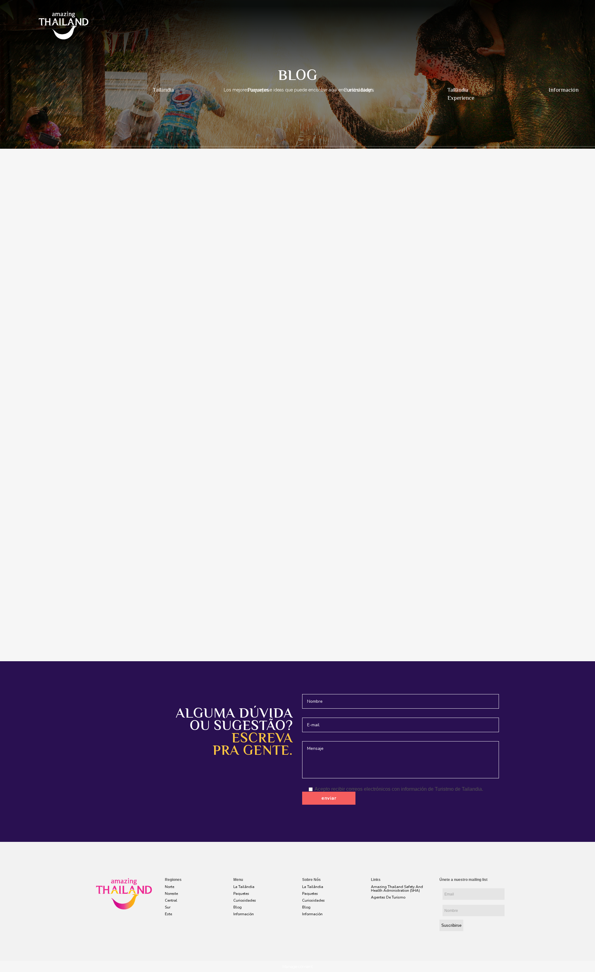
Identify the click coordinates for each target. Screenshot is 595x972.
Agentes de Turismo (388, 897)
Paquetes (258, 90)
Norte (169, 886)
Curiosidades (358, 90)
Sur (167, 907)
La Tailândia (243, 886)
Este (168, 914)
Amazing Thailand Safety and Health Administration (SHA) (397, 888)
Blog (237, 907)
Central (171, 900)
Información (243, 914)
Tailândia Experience (460, 94)
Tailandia (163, 90)
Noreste (171, 893)
